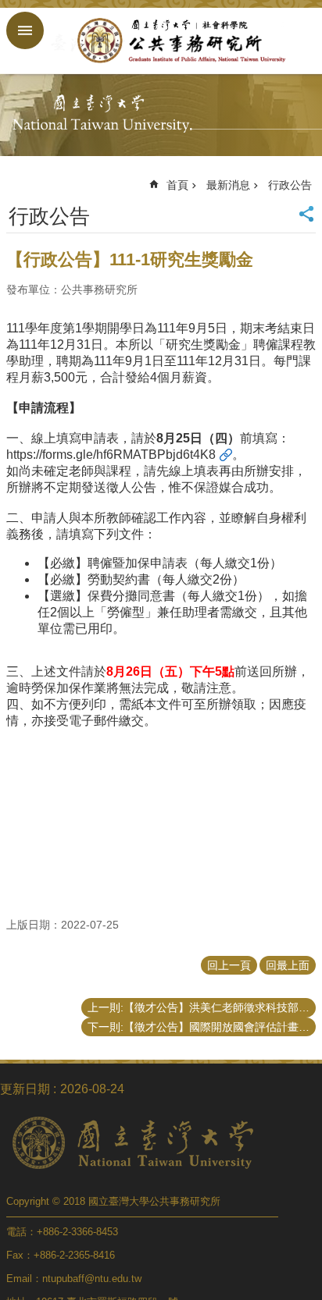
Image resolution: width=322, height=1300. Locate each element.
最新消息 (228, 185)
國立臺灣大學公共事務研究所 (176, 40)
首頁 (177, 185)
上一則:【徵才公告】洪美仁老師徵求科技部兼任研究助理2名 (202, 1007)
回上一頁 (229, 965)
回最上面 (287, 965)
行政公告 (290, 185)
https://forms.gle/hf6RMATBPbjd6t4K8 (111, 454)
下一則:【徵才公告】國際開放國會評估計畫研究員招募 (202, 1027)
